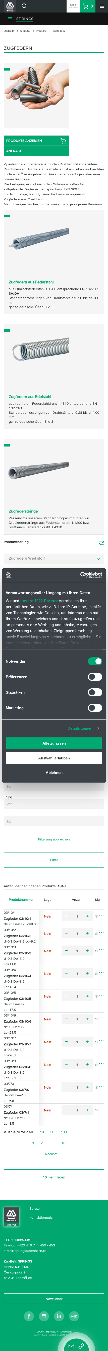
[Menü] (101, 6)
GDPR (37, 1334)
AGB (44, 1334)
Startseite (9, 31)
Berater (35, 1208)
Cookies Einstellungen (61, 1334)
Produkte (41, 31)
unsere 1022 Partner (39, 600)
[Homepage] (11, 1216)
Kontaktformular (41, 1217)
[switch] (95, 677)
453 (52, 1245)
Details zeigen (80, 728)
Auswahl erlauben (54, 758)
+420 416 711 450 (31, 1245)
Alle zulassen (54, 743)
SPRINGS (24, 19)
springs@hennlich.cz (30, 1251)
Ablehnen (54, 772)
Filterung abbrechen (54, 839)
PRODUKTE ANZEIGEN (24, 141)
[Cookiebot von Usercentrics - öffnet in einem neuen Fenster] (80, 575)
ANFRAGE (14, 151)
